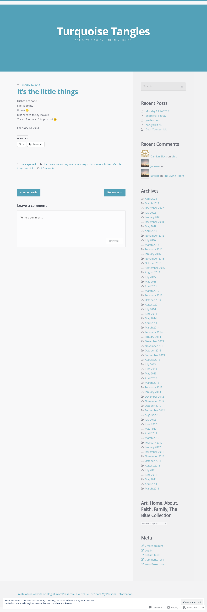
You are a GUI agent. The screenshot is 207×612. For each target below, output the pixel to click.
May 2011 (151, 479)
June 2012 (151, 424)
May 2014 (151, 318)
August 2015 (152, 272)
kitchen (107, 164)
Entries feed (152, 555)
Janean (154, 166)
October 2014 (153, 300)
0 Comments (47, 168)
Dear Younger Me (156, 129)
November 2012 (154, 401)
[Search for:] (163, 86)
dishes (59, 164)
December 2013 (154, 341)
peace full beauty (156, 115)
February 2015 (153, 295)
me (26, 168)
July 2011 (150, 470)
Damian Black (158, 156)
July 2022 (150, 212)
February (81, 164)
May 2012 (151, 429)
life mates (115, 192)
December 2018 (154, 222)
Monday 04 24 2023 (157, 111)
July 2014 (150, 309)
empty (72, 164)
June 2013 (151, 369)
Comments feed (154, 559)
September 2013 (155, 355)
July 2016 (150, 240)
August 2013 (152, 360)
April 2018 (151, 231)
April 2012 (151, 433)
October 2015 (153, 263)
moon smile (29, 192)
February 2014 (153, 332)
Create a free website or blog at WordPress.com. (45, 594)
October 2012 (153, 405)
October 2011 (153, 461)
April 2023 (151, 198)
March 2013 (152, 382)
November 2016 (154, 235)
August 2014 (152, 304)
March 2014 (152, 327)
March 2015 (152, 291)
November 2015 (154, 258)
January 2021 (153, 217)
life (114, 164)
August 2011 (152, 465)
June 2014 (151, 314)
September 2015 (155, 268)
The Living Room (173, 176)
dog (66, 164)
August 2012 (152, 415)
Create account (154, 546)
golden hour (153, 120)
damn (52, 164)
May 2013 (151, 373)
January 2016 (153, 254)
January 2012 (153, 447)
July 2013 (150, 364)
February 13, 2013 (30, 84)
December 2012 (154, 396)
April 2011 (151, 484)
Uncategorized (28, 164)
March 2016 (152, 245)
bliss (174, 156)
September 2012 (155, 410)
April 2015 (151, 286)
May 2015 (151, 281)
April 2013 (151, 378)
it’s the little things (47, 91)
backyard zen (154, 125)
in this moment (95, 164)
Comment (114, 240)
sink (31, 168)
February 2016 (153, 249)
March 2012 (152, 438)
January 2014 (153, 337)
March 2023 (152, 203)
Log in (149, 550)
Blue (45, 164)
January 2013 (153, 392)
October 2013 (153, 350)
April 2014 (151, 323)
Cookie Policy (67, 603)
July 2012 (150, 419)
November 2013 (154, 346)
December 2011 (154, 452)
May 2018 (151, 226)
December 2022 (154, 208)
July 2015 (150, 277)
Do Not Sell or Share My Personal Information (104, 594)
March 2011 (152, 488)
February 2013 (153, 387)
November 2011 (154, 456)
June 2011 (151, 475)
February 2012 (153, 442)
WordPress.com (154, 564)
